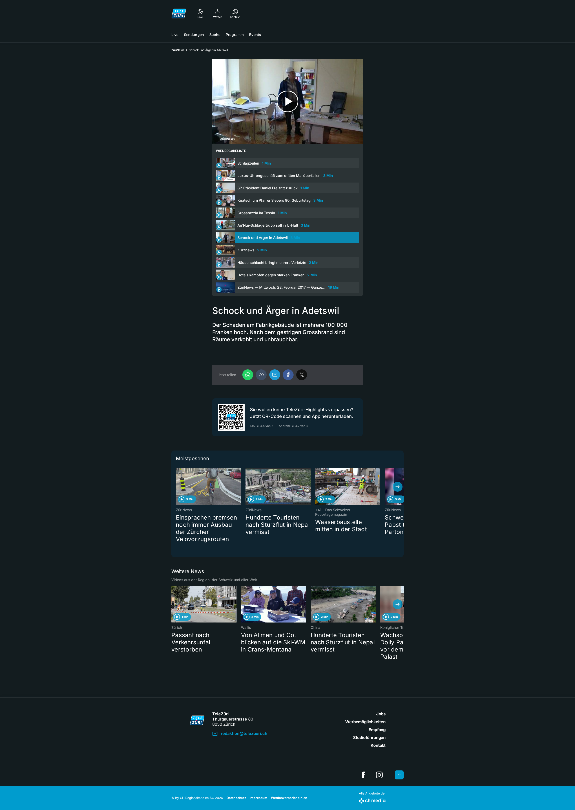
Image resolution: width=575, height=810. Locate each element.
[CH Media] (372, 800)
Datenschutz (236, 798)
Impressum (258, 798)
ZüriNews (177, 50)
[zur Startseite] (179, 13)
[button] (261, 374)
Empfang (377, 729)
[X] (301, 374)
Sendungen (194, 34)
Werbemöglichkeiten (365, 721)
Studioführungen (369, 737)
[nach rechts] (397, 487)
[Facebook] (288, 374)
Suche (214, 34)
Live (175, 34)
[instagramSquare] (379, 774)
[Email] (274, 374)
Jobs (381, 714)
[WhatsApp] (247, 374)
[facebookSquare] (363, 774)
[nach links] (177, 487)
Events (255, 34)
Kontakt (378, 745)
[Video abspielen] (287, 101)
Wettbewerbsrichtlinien (289, 798)
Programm (235, 34)
